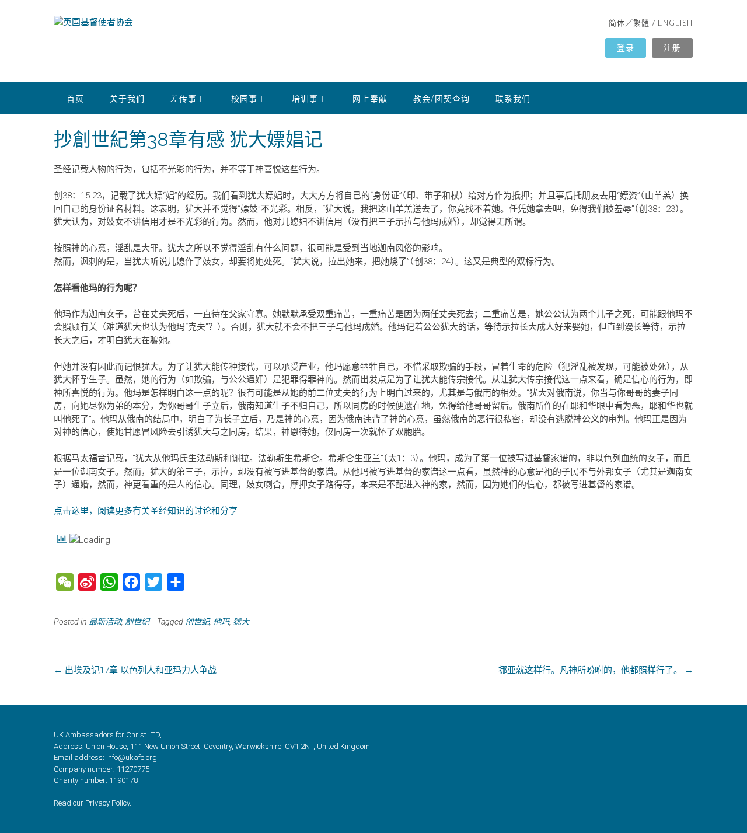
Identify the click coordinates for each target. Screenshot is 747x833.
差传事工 (187, 98)
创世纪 (197, 621)
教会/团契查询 (441, 98)
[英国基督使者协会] (214, 42)
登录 (625, 48)
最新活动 (105, 621)
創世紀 (137, 621)
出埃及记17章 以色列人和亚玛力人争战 (135, 670)
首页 (75, 98)
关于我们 (127, 98)
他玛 (221, 621)
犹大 (241, 621)
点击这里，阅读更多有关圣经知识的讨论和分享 (146, 511)
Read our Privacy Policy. (92, 803)
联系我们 (512, 98)
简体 (617, 22)
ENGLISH (675, 22)
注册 (672, 48)
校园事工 (248, 98)
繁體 (641, 22)
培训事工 (309, 98)
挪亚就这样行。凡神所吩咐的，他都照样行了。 (595, 670)
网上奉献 (370, 98)
